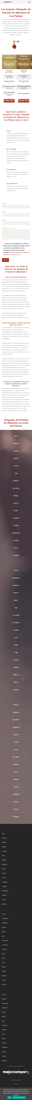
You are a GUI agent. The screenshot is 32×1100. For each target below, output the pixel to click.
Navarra (4, 984)
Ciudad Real (16, 533)
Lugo (16, 652)
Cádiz (16, 510)
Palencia (16, 705)
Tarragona (16, 757)
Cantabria (16, 518)
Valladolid (16, 794)
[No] (30, 1094)
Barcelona (16, 488)
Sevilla (16, 742)
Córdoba (16, 540)
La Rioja (16, 630)
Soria (16, 749)
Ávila (16, 473)
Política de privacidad (19, 1097)
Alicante (16, 451)
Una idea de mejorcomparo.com (16, 1066)
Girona (16, 570)
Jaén (16, 607)
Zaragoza (16, 816)
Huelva (16, 593)
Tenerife (16, 764)
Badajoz (16, 481)
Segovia (16, 734)
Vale (9, 1097)
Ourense (16, 689)
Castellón (16, 525)
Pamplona (16, 712)
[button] (29, 2)
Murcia (16, 682)
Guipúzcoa (16, 585)
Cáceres (16, 503)
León (16, 637)
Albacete (16, 443)
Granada (16, 555)
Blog (16, 1084)
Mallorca (16, 675)
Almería (16, 458)
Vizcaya (16, 801)
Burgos (16, 495)
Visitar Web (9, 100)
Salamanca (16, 727)
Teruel (16, 772)
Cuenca (16, 548)
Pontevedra (16, 720)
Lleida (16, 645)
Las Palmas (16, 622)
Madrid (16, 660)
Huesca (16, 600)
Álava (16, 436)
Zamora (16, 809)
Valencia (16, 787)
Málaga (16, 667)
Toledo (16, 779)
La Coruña (16, 615)
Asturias (16, 466)
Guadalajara (16, 578)
